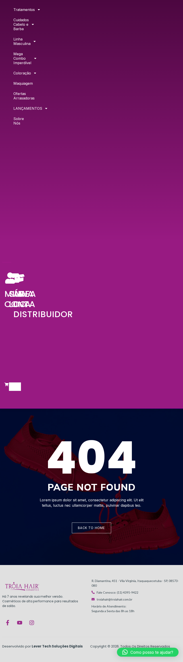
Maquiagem (15, 83)
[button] (148, 652)
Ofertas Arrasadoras (15, 95)
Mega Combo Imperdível (15, 58)
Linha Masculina (15, 41)
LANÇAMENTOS (15, 108)
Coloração (15, 73)
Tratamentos (15, 9)
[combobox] (15, 386)
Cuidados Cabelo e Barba (15, 24)
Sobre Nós (15, 120)
